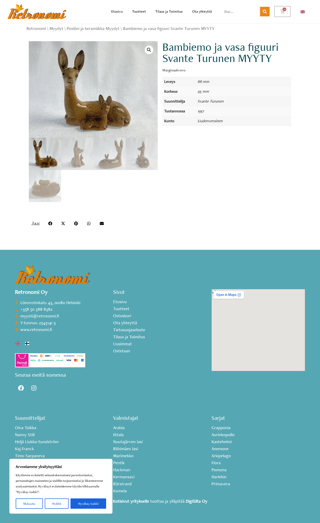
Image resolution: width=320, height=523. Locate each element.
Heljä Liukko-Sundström (37, 441)
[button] (149, 50)
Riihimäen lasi (125, 448)
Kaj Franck (24, 448)
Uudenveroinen (210, 120)
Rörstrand (122, 484)
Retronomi (36, 28)
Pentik (119, 462)
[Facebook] (21, 388)
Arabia (119, 427)
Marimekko (123, 455)
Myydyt (56, 28)
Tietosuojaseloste (129, 330)
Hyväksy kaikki (88, 503)
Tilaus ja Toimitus (169, 11)
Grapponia (221, 427)
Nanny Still (25, 434)
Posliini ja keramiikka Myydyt (93, 28)
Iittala (118, 434)
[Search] (265, 11)
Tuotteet (139, 11)
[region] (60, 486)
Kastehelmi (222, 441)
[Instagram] (34, 388)
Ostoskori (122, 315)
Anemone (220, 448)
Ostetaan (121, 351)
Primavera (221, 484)
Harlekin (219, 477)
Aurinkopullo (223, 434)
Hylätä (56, 503)
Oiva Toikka (25, 427)
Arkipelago (221, 455)
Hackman (121, 470)
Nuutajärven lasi (128, 441)
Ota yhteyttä (202, 11)
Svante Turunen (210, 101)
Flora (216, 462)
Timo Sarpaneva (30, 455)
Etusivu (117, 11)
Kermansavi (123, 477)
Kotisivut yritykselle (131, 501)
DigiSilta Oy (196, 501)
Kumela (120, 491)
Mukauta (29, 503)
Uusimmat (122, 344)
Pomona (219, 470)
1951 (200, 111)
